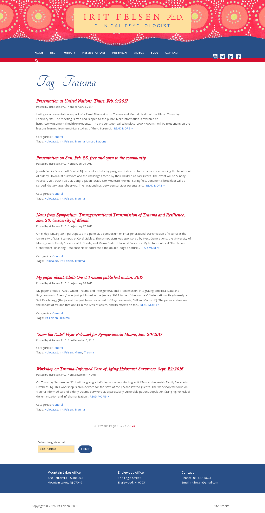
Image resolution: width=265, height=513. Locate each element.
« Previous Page (105, 426)
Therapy (68, 52)
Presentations (94, 52)
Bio (52, 52)
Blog (154, 52)
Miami (78, 352)
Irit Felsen (66, 141)
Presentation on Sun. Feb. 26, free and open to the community (91, 158)
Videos (138, 52)
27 (129, 426)
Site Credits (221, 506)
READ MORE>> (123, 128)
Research (119, 52)
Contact (172, 52)
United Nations (96, 141)
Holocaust (51, 141)
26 (124, 426)
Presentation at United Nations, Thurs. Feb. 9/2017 (82, 101)
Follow (85, 449)
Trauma (79, 141)
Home (39, 52)
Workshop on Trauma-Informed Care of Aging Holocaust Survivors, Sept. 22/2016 (110, 369)
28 (133, 426)
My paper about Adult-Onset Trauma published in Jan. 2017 (89, 277)
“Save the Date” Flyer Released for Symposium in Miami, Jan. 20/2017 (99, 334)
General (57, 137)
